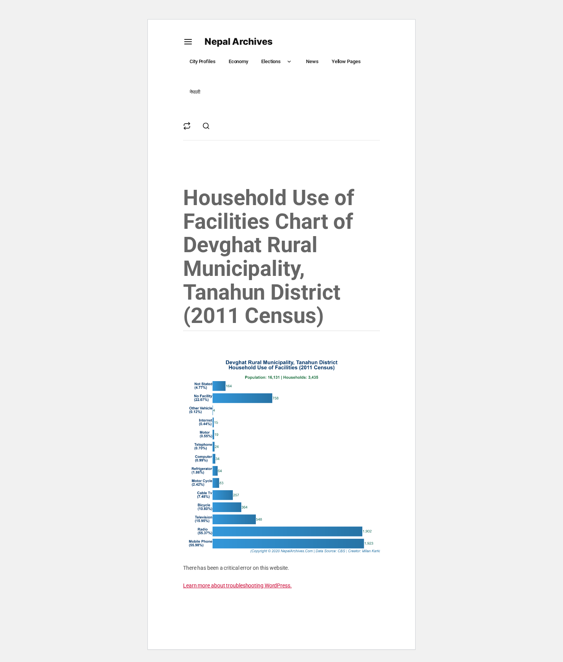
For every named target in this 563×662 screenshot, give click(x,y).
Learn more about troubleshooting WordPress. (237, 585)
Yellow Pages (346, 61)
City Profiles (203, 61)
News (312, 61)
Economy (238, 61)
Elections (271, 61)
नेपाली (195, 92)
